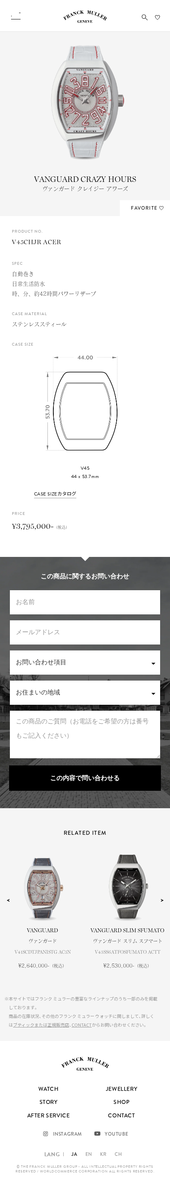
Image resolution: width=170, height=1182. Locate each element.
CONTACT (82, 1024)
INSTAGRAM (67, 1134)
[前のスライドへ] (8, 900)
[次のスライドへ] (162, 900)
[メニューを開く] (16, 16)
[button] (144, 17)
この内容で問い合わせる (85, 778)
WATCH (48, 1089)
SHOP (121, 1102)
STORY (49, 1102)
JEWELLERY (121, 1089)
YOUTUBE (116, 1134)
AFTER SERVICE (48, 1115)
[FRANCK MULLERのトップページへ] (85, 21)
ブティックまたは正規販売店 (41, 1024)
